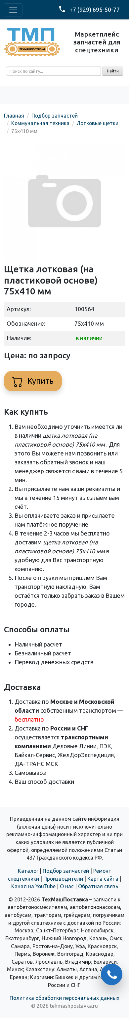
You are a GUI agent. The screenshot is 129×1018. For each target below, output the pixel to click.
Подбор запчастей (66, 871)
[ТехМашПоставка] (32, 41)
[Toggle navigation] (13, 9)
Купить (39, 380)
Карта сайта (102, 879)
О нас (67, 886)
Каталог (28, 871)
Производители (63, 879)
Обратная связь (98, 886)
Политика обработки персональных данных (64, 998)
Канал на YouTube (33, 886)
